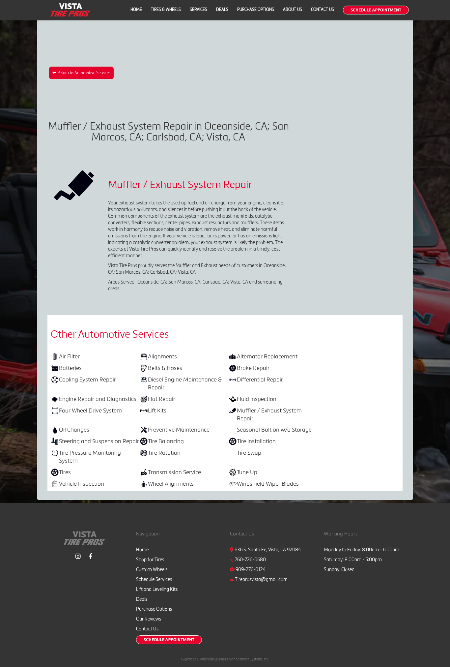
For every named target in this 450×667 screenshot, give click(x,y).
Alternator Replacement (267, 356)
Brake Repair (253, 367)
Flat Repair (161, 398)
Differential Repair (260, 379)
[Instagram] (78, 555)
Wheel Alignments (171, 483)
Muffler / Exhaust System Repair (269, 414)
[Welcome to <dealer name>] (70, 10)
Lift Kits (157, 410)
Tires (65, 472)
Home (136, 9)
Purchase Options (255, 9)
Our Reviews (148, 619)
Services (198, 9)
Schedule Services (154, 579)
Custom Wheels (151, 569)
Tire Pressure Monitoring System (90, 456)
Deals (222, 9)
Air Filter (69, 356)
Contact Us (322, 9)
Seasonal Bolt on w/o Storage (274, 429)
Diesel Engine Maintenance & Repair (185, 383)
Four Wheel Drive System (90, 410)
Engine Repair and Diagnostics (97, 398)
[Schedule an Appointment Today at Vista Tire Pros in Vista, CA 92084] (376, 10)
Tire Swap (249, 452)
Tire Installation (256, 441)
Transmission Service (174, 472)
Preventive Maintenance (179, 429)
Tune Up (247, 472)
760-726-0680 (250, 559)
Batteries (70, 367)
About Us (292, 9)
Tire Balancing (166, 441)
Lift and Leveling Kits (157, 589)
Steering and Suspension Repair (99, 441)
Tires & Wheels (166, 9)
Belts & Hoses (165, 367)
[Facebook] (91, 555)
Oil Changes (74, 429)
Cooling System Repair (87, 379)
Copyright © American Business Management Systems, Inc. (225, 659)
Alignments (162, 356)
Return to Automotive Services (83, 72)
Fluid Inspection (256, 398)
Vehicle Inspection (81, 483)
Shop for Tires (150, 559)
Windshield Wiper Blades (268, 483)
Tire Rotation (164, 452)
